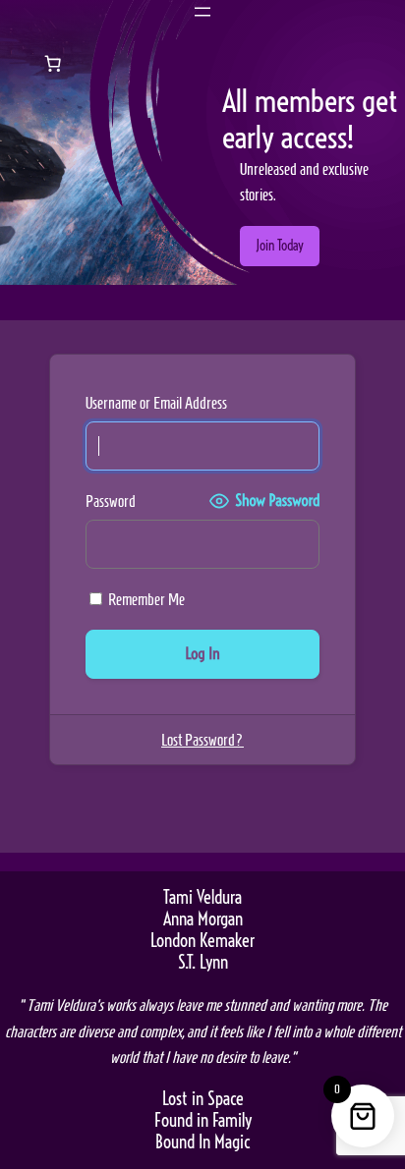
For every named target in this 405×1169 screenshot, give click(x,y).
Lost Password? (202, 740)
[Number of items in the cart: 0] (53, 63)
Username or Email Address (156, 403)
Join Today (280, 245)
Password (111, 501)
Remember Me (145, 599)
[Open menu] (202, 12)
